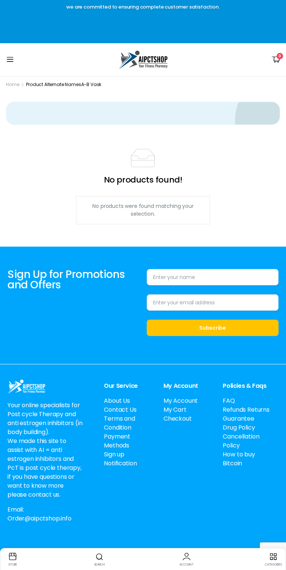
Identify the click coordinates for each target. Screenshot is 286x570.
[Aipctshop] (143, 60)
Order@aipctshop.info (39, 518)
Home (12, 84)
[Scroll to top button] (274, 536)
